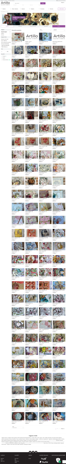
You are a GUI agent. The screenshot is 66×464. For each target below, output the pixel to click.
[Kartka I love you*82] (45, 246)
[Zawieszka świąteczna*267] (18, 403)
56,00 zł (13, 423)
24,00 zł (54, 96)
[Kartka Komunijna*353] (45, 168)
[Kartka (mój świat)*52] (31, 364)
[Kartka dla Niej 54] (45, 89)
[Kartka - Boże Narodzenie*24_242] (18, 128)
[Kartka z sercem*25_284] (18, 141)
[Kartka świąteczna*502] (45, 63)
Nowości (2, 0)
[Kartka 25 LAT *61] (31, 246)
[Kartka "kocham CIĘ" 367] (45, 102)
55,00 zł (27, 43)
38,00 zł (13, 410)
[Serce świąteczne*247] (59, 390)
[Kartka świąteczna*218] (45, 285)
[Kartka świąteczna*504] (31, 50)
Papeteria (5, 33)
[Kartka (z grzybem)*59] (59, 364)
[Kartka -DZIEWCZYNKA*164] (31, 324)
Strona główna (3, 11)
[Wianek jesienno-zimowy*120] (18, 416)
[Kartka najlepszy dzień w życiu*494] (18, 76)
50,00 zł (54, 148)
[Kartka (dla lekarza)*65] (18, 377)
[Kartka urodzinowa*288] (31, 194)
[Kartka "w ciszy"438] (18, 102)
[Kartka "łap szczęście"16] (18, 89)
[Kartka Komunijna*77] (59, 181)
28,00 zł (40, 70)
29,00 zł (40, 57)
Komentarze (46, 26)
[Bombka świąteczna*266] (31, 403)
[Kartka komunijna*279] (59, 194)
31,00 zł (13, 266)
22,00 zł (27, 214)
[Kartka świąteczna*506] (59, 50)
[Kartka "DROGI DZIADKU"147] (59, 89)
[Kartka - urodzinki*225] (18, 272)
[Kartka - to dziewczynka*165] (45, 324)
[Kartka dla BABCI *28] (31, 207)
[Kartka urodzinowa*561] (59, 168)
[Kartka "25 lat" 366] (18, 115)
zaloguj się (62, 2)
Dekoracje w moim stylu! (4, 39)
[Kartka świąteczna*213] (18, 311)
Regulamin (2, 458)
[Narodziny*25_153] (18, 154)
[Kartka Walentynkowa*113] (59, 246)
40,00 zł (54, 397)
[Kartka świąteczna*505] (45, 50)
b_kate (7, 11)
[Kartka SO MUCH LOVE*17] (59, 76)
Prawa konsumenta (33, 26)
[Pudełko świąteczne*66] (31, 377)
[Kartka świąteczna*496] (59, 63)
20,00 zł (13, 135)
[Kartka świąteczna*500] (18, 63)
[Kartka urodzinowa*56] (45, 364)
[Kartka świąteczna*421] (18, 285)
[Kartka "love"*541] (31, 89)
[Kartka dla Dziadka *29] (31, 220)
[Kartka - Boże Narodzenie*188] (31, 338)
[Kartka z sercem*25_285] (31, 141)
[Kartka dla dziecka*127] (45, 259)
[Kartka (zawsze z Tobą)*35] (18, 364)
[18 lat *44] (59, 220)
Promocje (5, 0)
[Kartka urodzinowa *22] (45, 207)
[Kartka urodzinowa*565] (18, 181)
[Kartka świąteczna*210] (59, 272)
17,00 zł (27, 148)
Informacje (20, 26)
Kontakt (59, 26)
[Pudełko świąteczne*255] (18, 390)
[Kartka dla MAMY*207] (45, 351)
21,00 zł (13, 253)
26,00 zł (54, 174)
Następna (62, 428)
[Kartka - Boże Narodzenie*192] (18, 338)
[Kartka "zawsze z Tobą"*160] (18, 324)
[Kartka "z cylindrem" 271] (31, 115)
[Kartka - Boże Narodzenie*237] (59, 324)
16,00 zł (54, 214)
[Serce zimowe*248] (45, 403)
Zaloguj (16, 462)
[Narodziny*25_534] (31, 168)
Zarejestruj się (17, 461)
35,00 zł (27, 57)
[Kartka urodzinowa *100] (18, 233)
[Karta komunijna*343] (18, 207)
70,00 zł (40, 384)
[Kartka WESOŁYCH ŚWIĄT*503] (18, 50)
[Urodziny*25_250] (45, 154)
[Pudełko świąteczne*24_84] (31, 390)
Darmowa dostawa (11, 0)
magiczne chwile (19, 17)
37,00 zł (13, 227)
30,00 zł (54, 57)
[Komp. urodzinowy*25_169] (59, 141)
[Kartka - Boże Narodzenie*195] (59, 338)
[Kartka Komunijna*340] (18, 194)
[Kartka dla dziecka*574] (45, 194)
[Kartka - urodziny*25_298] (31, 128)
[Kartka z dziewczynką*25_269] (59, 128)
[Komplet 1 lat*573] (31, 37)
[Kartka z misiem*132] (31, 259)
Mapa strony (2, 461)
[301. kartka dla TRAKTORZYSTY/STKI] (18, 259)
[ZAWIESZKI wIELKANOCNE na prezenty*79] (59, 285)
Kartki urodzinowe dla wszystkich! (6, 42)
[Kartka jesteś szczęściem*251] (59, 37)
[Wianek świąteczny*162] (31, 416)
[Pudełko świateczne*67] (45, 377)
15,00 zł (40, 148)
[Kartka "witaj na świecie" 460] (59, 102)
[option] (33, 440)
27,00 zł (40, 43)
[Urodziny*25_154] (31, 154)
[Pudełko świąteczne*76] (59, 377)
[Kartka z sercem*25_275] (45, 128)
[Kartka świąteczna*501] (31, 63)
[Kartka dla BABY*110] (31, 298)
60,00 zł (54, 384)
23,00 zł (54, 135)
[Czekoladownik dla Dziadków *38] (18, 220)
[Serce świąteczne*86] (45, 390)
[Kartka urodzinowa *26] (59, 207)
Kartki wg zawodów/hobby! (5, 43)
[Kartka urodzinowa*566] (31, 181)
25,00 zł (13, 43)
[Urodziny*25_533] (18, 168)
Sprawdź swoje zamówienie (61, 0)
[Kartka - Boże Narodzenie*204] (45, 338)
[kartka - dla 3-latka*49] (31, 351)
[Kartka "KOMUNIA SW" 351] (59, 115)
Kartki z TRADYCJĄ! (4, 40)
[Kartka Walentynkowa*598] (45, 233)
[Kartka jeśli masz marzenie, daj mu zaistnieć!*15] (45, 76)
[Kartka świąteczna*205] (59, 311)
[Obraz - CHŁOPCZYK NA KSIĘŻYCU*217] (59, 416)
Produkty (7, 26)
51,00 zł (54, 266)
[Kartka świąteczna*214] (31, 311)
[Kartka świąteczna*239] (31, 285)
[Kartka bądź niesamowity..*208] (18, 37)
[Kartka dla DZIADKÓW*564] (31, 76)
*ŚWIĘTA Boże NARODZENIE (5, 45)
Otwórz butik (16, 458)
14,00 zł (40, 279)
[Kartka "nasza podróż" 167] (45, 115)
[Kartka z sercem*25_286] (45, 141)
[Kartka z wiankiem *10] (45, 220)
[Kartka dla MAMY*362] (45, 181)
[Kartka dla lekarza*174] (18, 351)
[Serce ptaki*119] (59, 403)
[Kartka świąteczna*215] (59, 298)
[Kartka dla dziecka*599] (45, 298)
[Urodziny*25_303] (59, 154)
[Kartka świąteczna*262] (31, 272)
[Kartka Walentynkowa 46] (31, 233)
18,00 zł (13, 148)
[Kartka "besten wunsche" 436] (31, 102)
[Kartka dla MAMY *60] (18, 246)
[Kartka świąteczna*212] (45, 311)
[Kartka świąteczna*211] (45, 272)
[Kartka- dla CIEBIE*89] (18, 298)
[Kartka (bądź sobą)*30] (59, 351)
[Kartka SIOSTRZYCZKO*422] (45, 37)
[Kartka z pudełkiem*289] (59, 259)
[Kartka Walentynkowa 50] (59, 233)
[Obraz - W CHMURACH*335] (45, 416)
